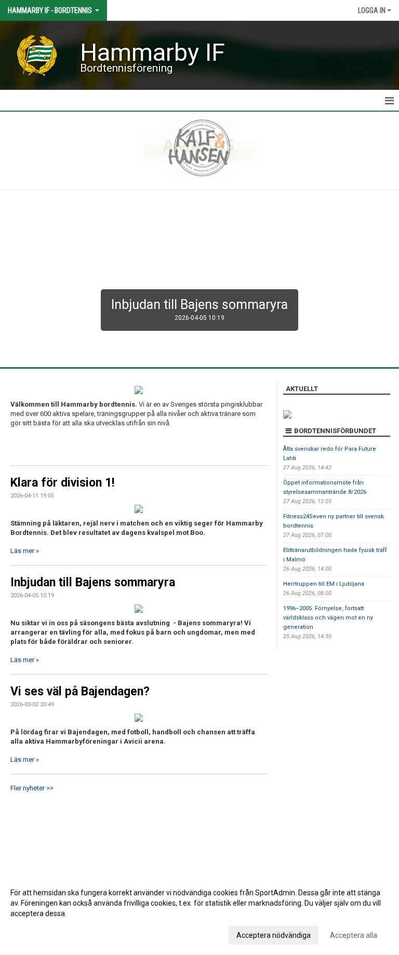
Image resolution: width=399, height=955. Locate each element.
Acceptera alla (353, 935)
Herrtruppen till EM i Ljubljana (323, 584)
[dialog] (199, 913)
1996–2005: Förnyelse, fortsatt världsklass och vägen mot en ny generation (328, 617)
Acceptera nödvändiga (273, 935)
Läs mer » (24, 551)
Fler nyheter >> (32, 788)
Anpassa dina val (38, 934)
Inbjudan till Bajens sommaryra (92, 582)
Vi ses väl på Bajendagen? (80, 691)
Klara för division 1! (62, 483)
